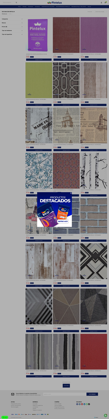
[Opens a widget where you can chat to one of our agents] (4, 417)
